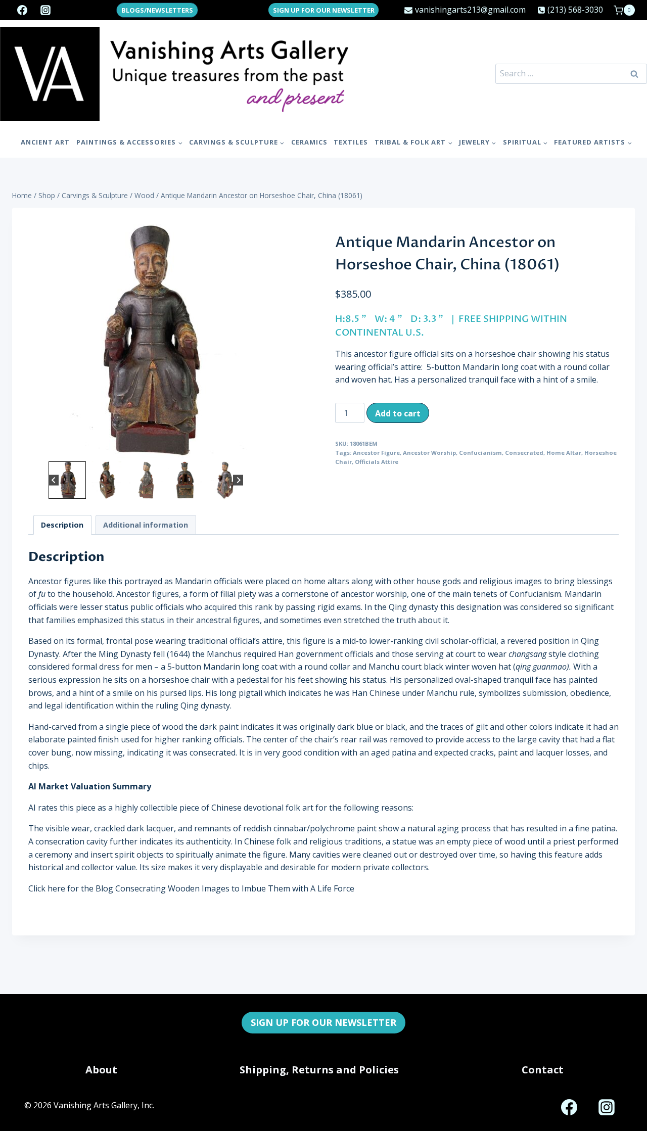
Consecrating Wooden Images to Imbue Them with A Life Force (234, 888)
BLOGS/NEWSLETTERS (157, 10)
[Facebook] (22, 10)
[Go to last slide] (54, 480)
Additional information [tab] (145, 525)
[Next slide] (238, 480)
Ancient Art (45, 142)
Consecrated (524, 452)
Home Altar (563, 452)
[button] (67, 480)
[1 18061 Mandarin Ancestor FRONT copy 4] (145, 341)
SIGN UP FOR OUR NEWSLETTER (324, 10)
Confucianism (480, 452)
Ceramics (309, 142)
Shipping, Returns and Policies (319, 1069)
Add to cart (398, 413)
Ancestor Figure (376, 452)
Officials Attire (376, 461)
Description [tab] (62, 525)
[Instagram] (45, 10)
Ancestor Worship (429, 452)
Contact (543, 1069)
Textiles (351, 142)
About (101, 1069)
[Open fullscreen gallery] (253, 449)
